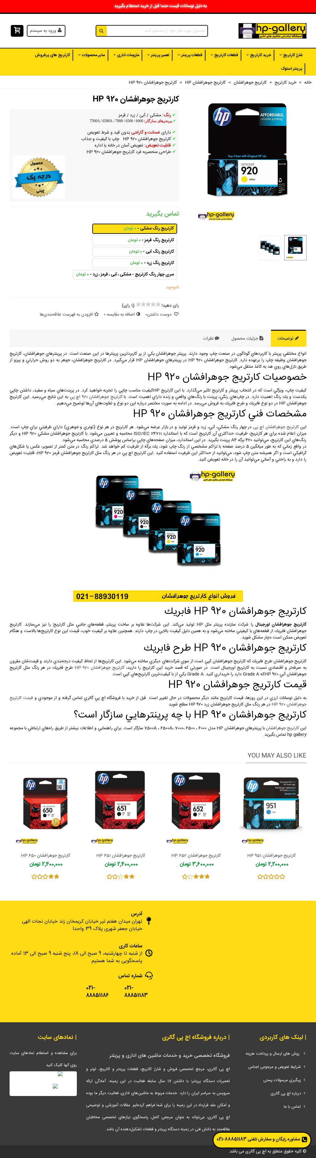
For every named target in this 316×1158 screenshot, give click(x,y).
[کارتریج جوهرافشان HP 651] (120, 809)
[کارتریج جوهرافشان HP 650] (45, 809)
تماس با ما (292, 1106)
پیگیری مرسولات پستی (282, 1080)
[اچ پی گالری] (272, 31)
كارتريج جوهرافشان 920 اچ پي (96, 397)
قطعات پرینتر (191, 55)
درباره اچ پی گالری (286, 1093)
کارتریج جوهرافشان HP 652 (196, 856)
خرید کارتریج (260, 55)
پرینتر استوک (291, 68)
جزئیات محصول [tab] (245, 338)
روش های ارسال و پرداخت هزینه (273, 1053)
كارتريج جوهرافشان (282, 728)
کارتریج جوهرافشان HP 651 (120, 856)
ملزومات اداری (128, 55)
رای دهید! (170, 306)
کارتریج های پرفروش (52, 55)
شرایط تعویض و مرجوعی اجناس (274, 1067)
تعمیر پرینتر (160, 55)
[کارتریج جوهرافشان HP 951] (271, 809)
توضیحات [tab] (286, 338)
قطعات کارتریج (226, 55)
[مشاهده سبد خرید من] (16, 31)
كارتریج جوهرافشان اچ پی (276, 427)
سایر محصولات (93, 55)
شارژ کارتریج (293, 55)
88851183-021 (232, 1139)
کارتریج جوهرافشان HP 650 (45, 856)
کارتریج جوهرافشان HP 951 (271, 856)
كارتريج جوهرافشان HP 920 (99, 668)
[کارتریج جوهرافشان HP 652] (196, 809)
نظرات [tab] (208, 338)
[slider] (148, 304)
